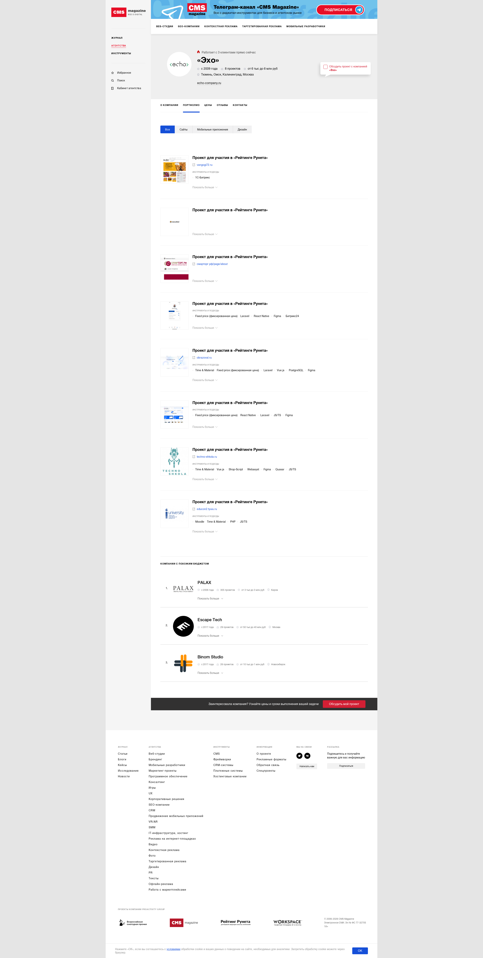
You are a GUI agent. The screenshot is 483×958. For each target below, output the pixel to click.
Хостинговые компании (230, 776)
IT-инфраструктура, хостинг (168, 833)
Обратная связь (268, 765)
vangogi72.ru (204, 164)
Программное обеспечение (168, 776)
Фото (152, 855)
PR (151, 872)
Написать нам (307, 766)
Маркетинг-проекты (163, 770)
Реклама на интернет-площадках (172, 838)
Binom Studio (210, 657)
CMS (216, 753)
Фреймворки (222, 759)
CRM (152, 810)
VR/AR (153, 821)
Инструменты (121, 53)
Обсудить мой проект (344, 704)
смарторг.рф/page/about (212, 263)
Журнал (117, 38)
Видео (153, 844)
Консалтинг (157, 782)
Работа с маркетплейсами (167, 889)
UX (151, 793)
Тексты (154, 878)
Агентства (118, 45)
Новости (124, 776)
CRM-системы (223, 765)
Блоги (122, 759)
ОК (360, 951)
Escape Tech (210, 619)
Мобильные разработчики (167, 765)
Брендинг (155, 759)
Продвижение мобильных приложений (176, 816)
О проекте (264, 753)
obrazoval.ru (204, 357)
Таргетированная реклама (167, 861)
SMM (152, 827)
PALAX (204, 582)
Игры (152, 787)
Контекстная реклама (164, 850)
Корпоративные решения (166, 799)
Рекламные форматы (271, 759)
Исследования (128, 770)
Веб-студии (157, 753)
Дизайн (154, 867)
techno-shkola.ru (207, 456)
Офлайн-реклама (161, 883)
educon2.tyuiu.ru (207, 509)
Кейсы (122, 765)
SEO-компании (159, 804)
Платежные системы (228, 770)
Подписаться (346, 766)
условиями (173, 949)
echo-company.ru (209, 83)
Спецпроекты (266, 770)
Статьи (123, 753)
